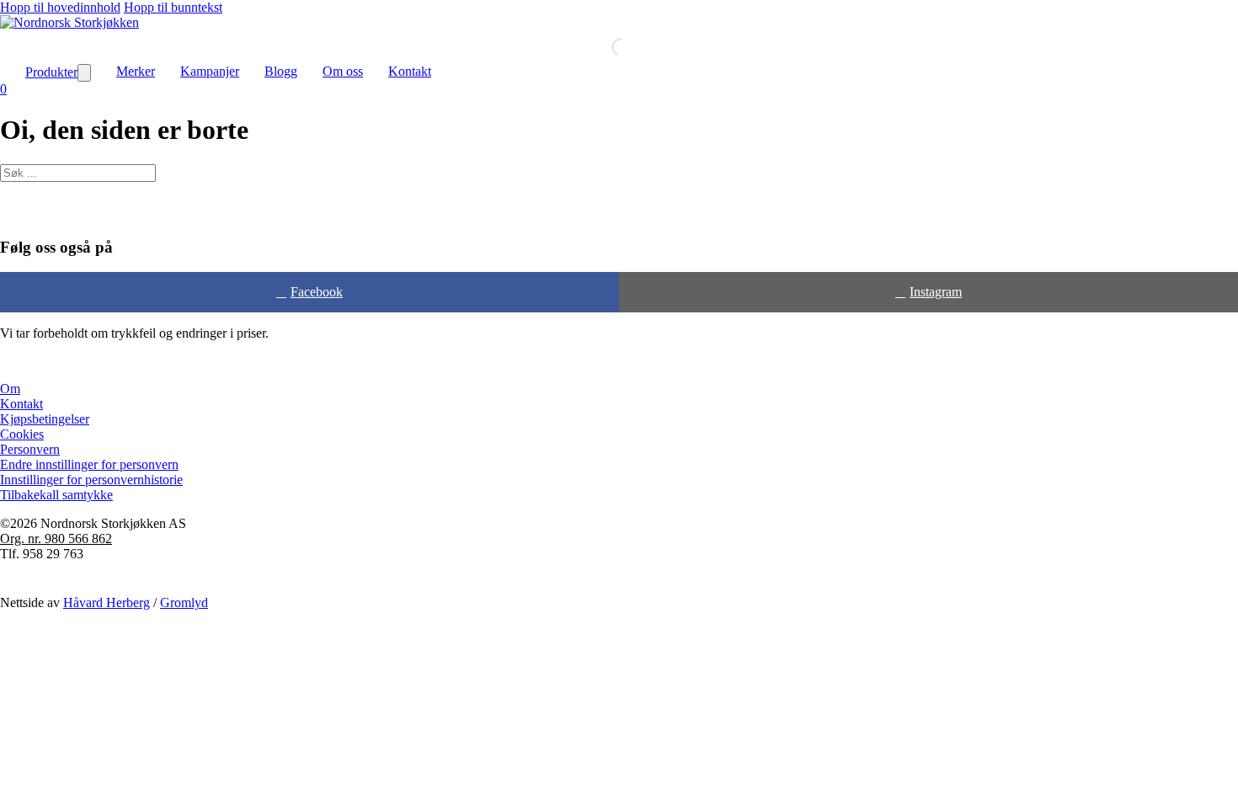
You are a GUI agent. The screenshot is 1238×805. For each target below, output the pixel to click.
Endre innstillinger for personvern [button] (89, 464)
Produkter (51, 72)
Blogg (280, 71)
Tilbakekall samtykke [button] (56, 495)
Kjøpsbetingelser (44, 419)
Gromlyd (184, 602)
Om (10, 388)
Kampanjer (209, 71)
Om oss (343, 71)
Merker (135, 71)
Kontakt (409, 71)
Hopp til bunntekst (173, 7)
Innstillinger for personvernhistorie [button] (91, 479)
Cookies (22, 434)
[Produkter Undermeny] (84, 73)
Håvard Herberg (106, 602)
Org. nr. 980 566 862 (56, 538)
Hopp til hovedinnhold (60, 7)
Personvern (30, 449)
